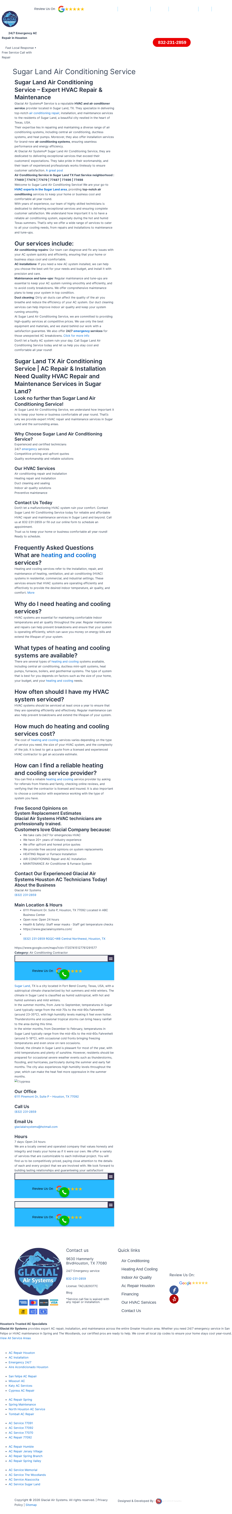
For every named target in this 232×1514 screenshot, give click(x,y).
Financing (220, 9)
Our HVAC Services (138, 1302)
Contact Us (131, 1310)
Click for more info (76, 335)
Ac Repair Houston (138, 1285)
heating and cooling (68, 555)
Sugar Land (22, 986)
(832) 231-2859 (25, 895)
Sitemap (31, 1505)
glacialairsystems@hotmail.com (36, 1126)
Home (111, 9)
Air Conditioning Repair (134, 9)
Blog (69, 1292)
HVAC (205, 9)
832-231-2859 (76, 1278)
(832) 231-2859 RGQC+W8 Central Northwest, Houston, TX (64, 938)
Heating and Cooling (184, 9)
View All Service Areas (15, 1338)
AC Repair (160, 9)
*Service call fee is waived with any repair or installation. (87, 1300)
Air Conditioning (135, 1261)
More (30, 592)
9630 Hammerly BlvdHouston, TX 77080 (86, 1261)
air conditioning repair (44, 113)
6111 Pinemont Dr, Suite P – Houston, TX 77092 (46, 1096)
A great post (54, 170)
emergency (81, 331)
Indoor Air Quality (136, 1277)
